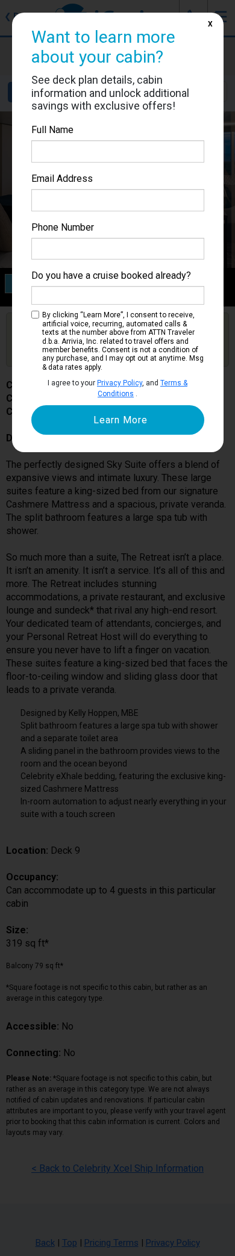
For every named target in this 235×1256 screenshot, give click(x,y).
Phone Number (62, 227)
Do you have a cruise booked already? (111, 275)
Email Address (62, 178)
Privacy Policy (119, 383)
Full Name (52, 129)
